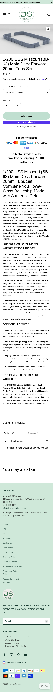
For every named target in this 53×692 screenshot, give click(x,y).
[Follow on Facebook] (4, 655)
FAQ (5, 529)
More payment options (26, 127)
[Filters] (5, 441)
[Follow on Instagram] (11, 655)
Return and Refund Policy (11, 572)
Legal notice (8, 548)
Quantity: (6, 100)
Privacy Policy (9, 552)
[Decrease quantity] (6, 105)
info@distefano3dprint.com (14, 508)
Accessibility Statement (12, 566)
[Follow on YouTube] (25, 655)
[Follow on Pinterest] (18, 655)
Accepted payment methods (11, 580)
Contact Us (7, 543)
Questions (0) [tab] (33, 433)
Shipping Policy (9, 557)
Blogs (5, 534)
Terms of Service (10, 562)
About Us (7, 538)
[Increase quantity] (17, 105)
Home (5, 524)
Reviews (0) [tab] (9, 433)
